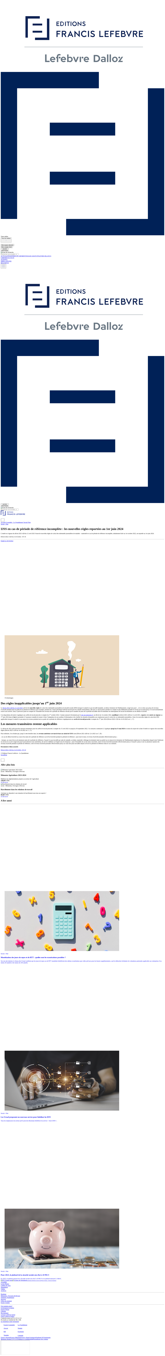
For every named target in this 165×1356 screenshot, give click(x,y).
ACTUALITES (5, 256)
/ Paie (29, 522)
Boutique (3, 1294)
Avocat (6, 1328)
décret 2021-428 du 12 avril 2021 (13, 708)
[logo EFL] (6, 1280)
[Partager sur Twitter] (4, 517)
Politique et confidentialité (25, 1339)
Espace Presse (5, 1309)
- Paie (6, 524)
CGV (12, 1339)
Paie (5, 755)
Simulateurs (4, 1287)
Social (2, 524)
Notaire (20, 1328)
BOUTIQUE (5, 263)
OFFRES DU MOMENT (18, 256)
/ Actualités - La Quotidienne (14, 522)
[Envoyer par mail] (6, 520)
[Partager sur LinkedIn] (2, 517)
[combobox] (82, 240)
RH (5, 1331)
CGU (16, 1339)
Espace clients (25, 1337)
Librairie (3, 1311)
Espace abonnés (5, 1337)
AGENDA (4, 259)
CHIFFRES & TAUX (7, 258)
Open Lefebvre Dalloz (7, 1316)
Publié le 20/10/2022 (7, 541)
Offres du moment (6, 1301)
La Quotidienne (22, 1325)
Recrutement (4, 1313)
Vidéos (3, 1289)
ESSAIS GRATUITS (32, 256)
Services (3, 1299)
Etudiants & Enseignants (43, 1337)
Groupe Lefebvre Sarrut (8, 1315)
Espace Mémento (15, 1337)
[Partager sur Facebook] (6, 517)
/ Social (25, 522)
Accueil (3, 522)
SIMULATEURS (6, 261)
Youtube (6, 1335)
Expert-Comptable (9, 1325)
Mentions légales (6, 1339)
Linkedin (20, 1335)
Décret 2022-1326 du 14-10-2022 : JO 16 (13, 750)
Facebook (21, 1331)
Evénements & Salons (7, 1308)
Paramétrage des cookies (40, 1339)
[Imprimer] (3, 520)
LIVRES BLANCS (45, 256)
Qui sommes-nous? (6, 1306)
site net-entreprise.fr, (87, 715)
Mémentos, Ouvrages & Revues (10, 1296)
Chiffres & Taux (6, 1285)
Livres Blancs (5, 1284)
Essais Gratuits (5, 1303)
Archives (3, 1291)
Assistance (32, 1337)
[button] (6, 240)
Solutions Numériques (7, 1297)
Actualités (4, 1282)
